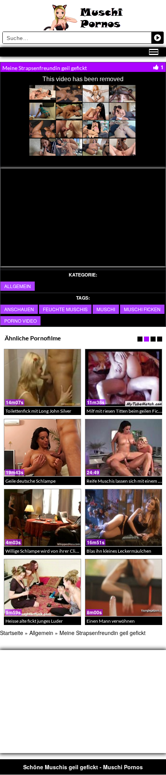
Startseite (11, 633)
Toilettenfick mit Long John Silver (38, 411)
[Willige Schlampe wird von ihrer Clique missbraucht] (42, 518)
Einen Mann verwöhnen (110, 621)
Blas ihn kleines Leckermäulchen (118, 551)
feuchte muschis (65, 309)
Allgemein (17, 286)
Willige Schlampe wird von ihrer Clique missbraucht (57, 551)
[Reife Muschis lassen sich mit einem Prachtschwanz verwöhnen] (123, 448)
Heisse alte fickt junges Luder (34, 621)
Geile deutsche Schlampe (30, 481)
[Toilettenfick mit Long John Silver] (42, 378)
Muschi (106, 309)
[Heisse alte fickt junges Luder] (42, 588)
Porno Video (20, 320)
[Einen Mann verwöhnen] (123, 588)
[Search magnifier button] (157, 38)
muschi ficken (142, 309)
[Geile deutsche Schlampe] (42, 448)
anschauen (19, 309)
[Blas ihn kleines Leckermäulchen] (123, 518)
